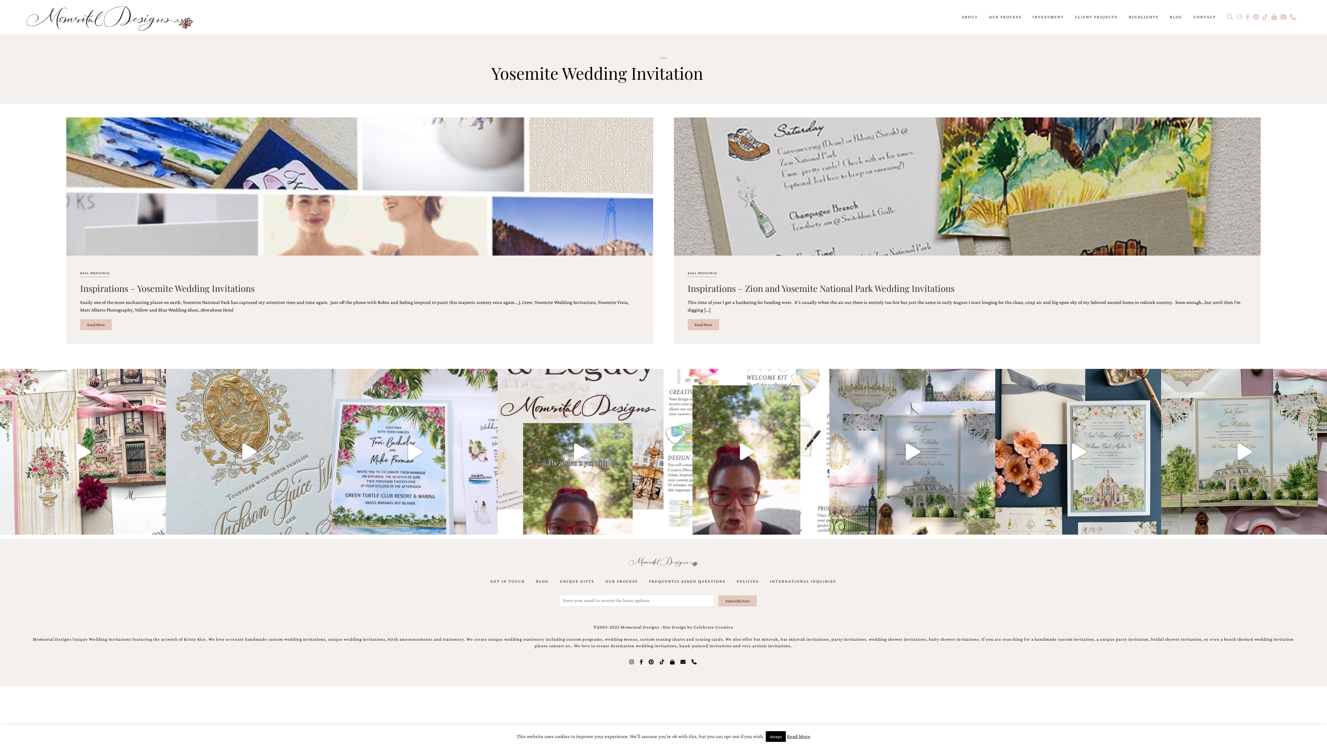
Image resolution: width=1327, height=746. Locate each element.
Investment (1048, 17)
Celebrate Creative (713, 627)
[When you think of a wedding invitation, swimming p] (415, 452)
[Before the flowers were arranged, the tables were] (912, 452)
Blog (1176, 17)
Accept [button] (776, 736)
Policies (748, 581)
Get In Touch (507, 581)
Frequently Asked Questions (687, 581)
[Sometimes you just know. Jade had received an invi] (1244, 452)
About (970, 17)
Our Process (1005, 17)
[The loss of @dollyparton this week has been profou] (83, 452)
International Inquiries (803, 581)
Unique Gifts (577, 581)
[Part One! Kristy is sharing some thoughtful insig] (746, 452)
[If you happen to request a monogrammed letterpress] (249, 452)
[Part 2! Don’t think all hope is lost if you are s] (581, 452)
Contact (1205, 17)
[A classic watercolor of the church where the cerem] (1078, 452)
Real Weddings (95, 273)
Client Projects (1096, 17)
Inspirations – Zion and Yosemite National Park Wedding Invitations (821, 288)
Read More (96, 324)
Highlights (1144, 17)
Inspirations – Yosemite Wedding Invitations (167, 288)
